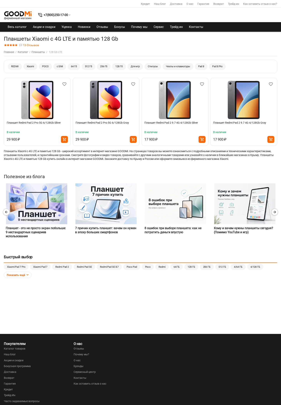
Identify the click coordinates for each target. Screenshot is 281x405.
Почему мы (139, 27)
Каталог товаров (14, 348)
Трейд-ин (233, 3)
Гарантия (203, 3)
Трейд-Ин (9, 395)
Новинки (84, 27)
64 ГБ (177, 266)
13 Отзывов (30, 45)
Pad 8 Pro (217, 66)
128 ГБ (191, 266)
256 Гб (103, 66)
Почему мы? (81, 354)
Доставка (176, 3)
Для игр (135, 66)
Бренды (78, 366)
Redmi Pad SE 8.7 (109, 266)
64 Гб (74, 66)
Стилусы (153, 66)
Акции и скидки (44, 27)
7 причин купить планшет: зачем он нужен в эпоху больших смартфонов (105, 230)
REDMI (15, 66)
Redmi (162, 266)
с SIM (60, 66)
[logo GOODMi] (18, 15)
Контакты (196, 27)
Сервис (159, 27)
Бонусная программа (17, 366)
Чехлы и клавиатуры (178, 66)
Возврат (218, 3)
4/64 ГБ (238, 266)
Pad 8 (201, 66)
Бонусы (119, 27)
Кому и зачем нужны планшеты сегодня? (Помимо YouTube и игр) (243, 230)
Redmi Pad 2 (62, 266)
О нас (189, 3)
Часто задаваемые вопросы (22, 401)
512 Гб (88, 66)
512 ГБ (222, 266)
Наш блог (160, 3)
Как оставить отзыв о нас (90, 383)
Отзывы (102, 27)
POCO (45, 66)
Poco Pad (132, 266)
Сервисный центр (85, 371)
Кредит (145, 3)
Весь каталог (17, 27)
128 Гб (118, 66)
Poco (148, 266)
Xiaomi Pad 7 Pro (16, 266)
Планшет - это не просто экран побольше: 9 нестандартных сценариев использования (36, 232)
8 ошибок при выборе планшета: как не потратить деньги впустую (173, 230)
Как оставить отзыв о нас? (260, 3)
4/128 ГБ (255, 266)
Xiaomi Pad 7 (40, 266)
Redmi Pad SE (84, 266)
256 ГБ (206, 266)
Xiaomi (30, 66)
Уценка (67, 27)
